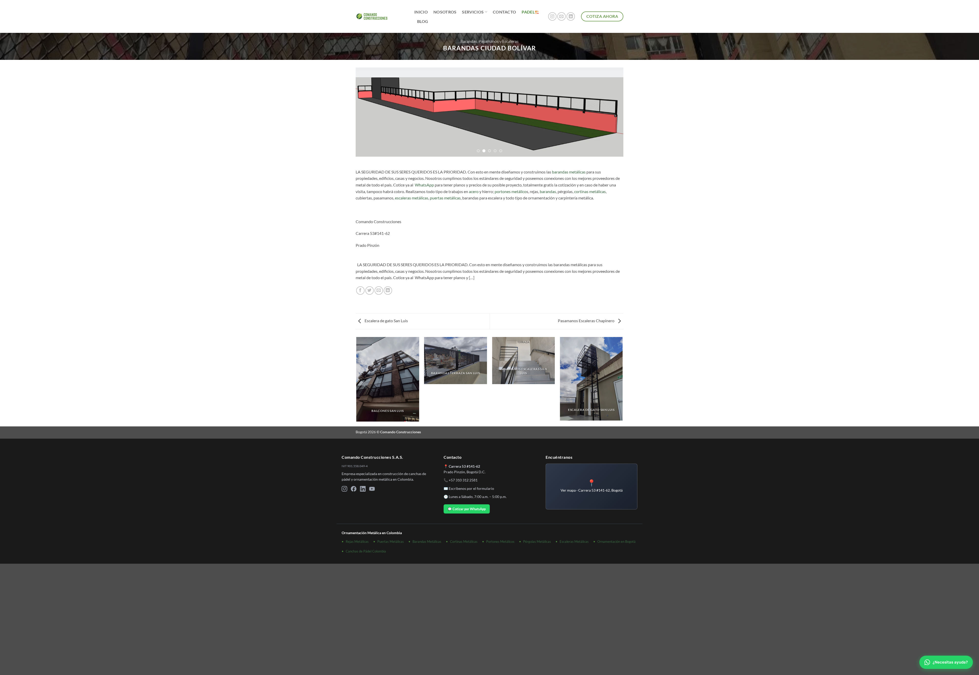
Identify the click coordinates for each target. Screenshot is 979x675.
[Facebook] (353, 489)
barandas (548, 191)
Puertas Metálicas (390, 541)
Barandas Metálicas (427, 541)
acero (474, 191)
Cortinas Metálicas (464, 541)
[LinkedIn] (363, 489)
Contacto (504, 11)
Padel (528, 11)
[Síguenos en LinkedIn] (570, 16)
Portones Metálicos (500, 541)
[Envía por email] (379, 290)
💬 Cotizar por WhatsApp (467, 509)
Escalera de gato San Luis (386, 320)
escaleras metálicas (411, 197)
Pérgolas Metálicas (537, 541)
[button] (591, 486)
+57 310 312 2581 (463, 480)
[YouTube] (372, 489)
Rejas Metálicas (357, 541)
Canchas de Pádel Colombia (366, 551)
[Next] (611, 112)
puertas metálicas (445, 197)
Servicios (473, 11)
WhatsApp (424, 184)
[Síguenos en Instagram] (552, 16)
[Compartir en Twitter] (369, 290)
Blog (422, 21)
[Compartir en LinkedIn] (388, 290)
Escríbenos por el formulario (471, 488)
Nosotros (445, 11)
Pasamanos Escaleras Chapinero (586, 320)
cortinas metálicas (590, 191)
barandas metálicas (569, 171)
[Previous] (367, 112)
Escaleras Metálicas (574, 541)
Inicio (421, 11)
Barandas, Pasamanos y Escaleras (489, 41)
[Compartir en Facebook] (360, 290)
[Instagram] (344, 489)
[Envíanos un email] (561, 16)
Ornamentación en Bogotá (616, 541)
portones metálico (510, 191)
